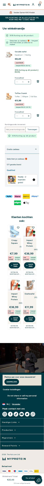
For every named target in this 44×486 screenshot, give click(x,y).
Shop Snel (15, 265)
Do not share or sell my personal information (22, 397)
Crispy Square (14, 241)
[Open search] (9, 4)
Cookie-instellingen (11, 390)
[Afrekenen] (9, 196)
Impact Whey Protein (29, 243)
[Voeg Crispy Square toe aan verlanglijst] (18, 227)
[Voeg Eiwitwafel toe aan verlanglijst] (33, 281)
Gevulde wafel (20, 52)
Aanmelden (12, 382)
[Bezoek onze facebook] (10, 414)
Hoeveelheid (19, 78)
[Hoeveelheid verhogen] (28, 82)
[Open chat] (33, 414)
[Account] (33, 4)
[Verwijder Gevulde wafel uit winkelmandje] (38, 81)
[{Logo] (21, 4)
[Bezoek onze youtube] (21, 414)
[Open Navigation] (4, 4)
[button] (38, 480)
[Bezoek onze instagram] (4, 414)
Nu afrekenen (32, 478)
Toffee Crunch (21, 93)
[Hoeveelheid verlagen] (17, 82)
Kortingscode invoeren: (15, 124)
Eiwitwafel (29, 294)
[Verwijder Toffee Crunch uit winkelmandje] (38, 115)
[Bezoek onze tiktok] (16, 414)
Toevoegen (32, 129)
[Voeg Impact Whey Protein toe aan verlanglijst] (33, 227)
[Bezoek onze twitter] (27, 414)
